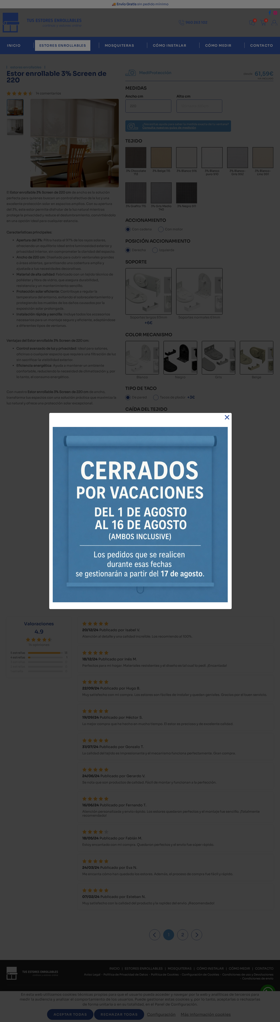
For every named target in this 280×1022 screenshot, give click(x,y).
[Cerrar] (227, 417)
